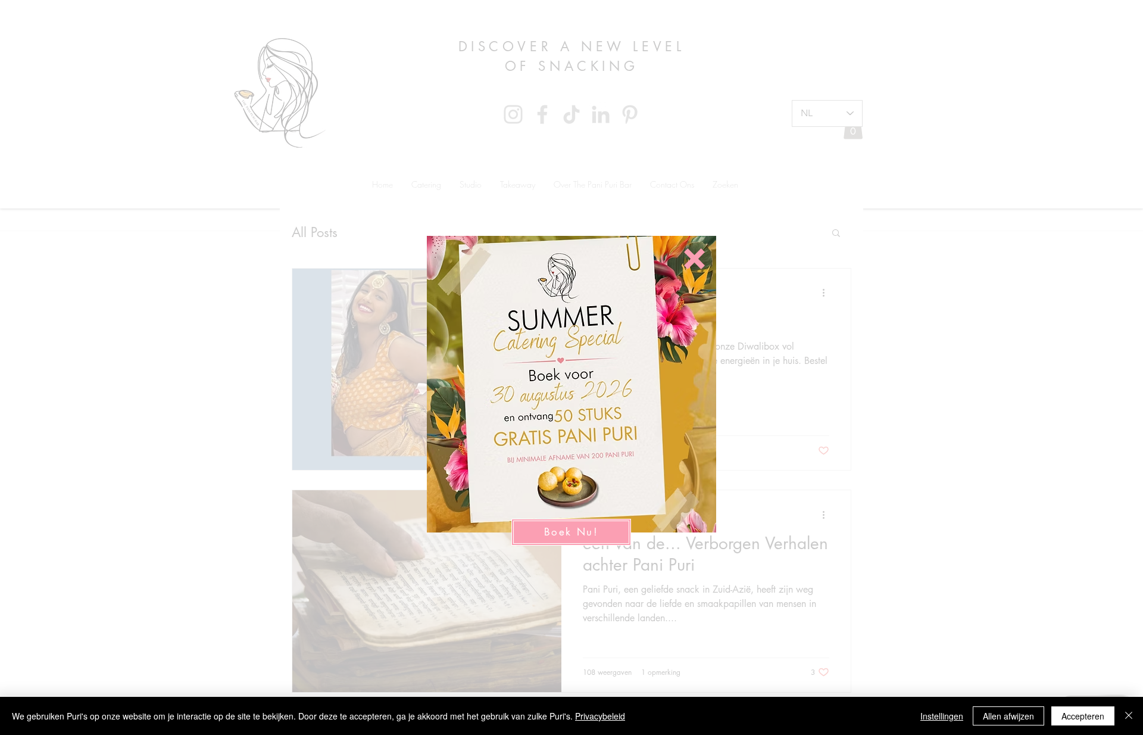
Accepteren (1082, 716)
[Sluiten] (1129, 715)
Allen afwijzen (1008, 716)
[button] (694, 258)
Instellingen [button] (941, 716)
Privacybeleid (600, 716)
